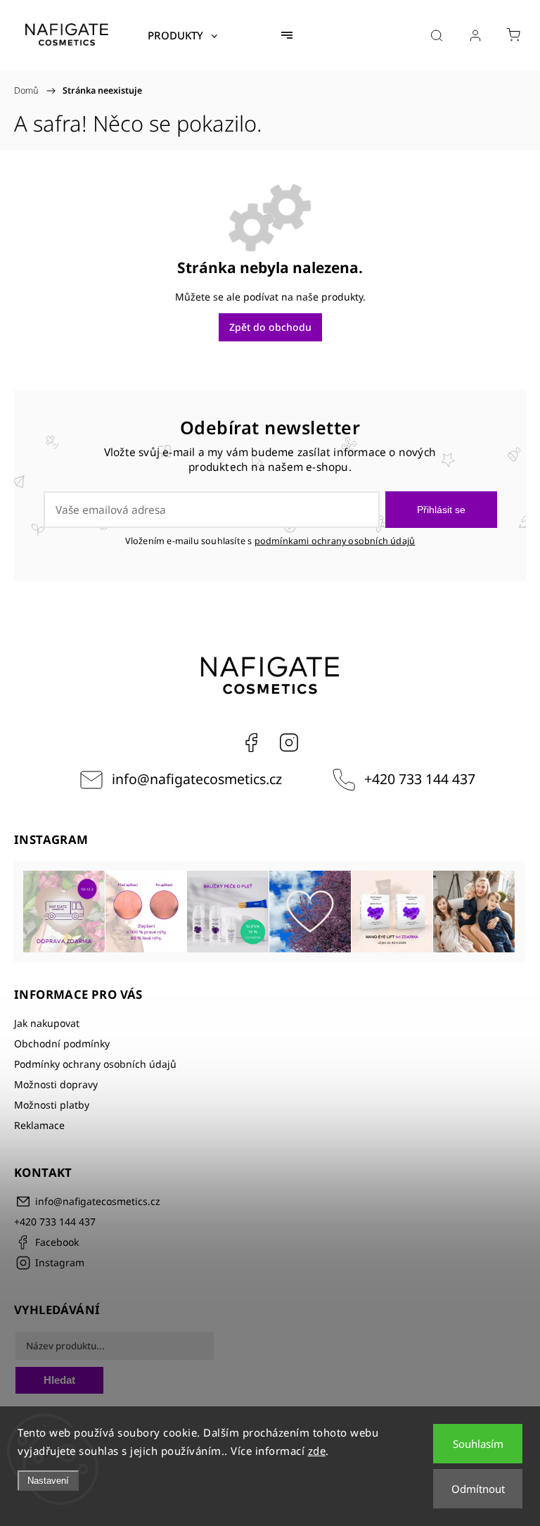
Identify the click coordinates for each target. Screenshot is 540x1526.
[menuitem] (182, 35)
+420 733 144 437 (419, 778)
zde (317, 1451)
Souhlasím (478, 1444)
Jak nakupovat (46, 1023)
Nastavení (48, 1480)
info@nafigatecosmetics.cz (197, 778)
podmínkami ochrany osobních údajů (335, 541)
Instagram (289, 742)
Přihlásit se (441, 509)
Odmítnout (478, 1489)
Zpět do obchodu (270, 327)
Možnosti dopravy (56, 1084)
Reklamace (39, 1125)
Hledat (59, 1380)
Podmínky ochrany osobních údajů (95, 1064)
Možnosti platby (51, 1104)
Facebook (251, 742)
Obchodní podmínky (62, 1043)
